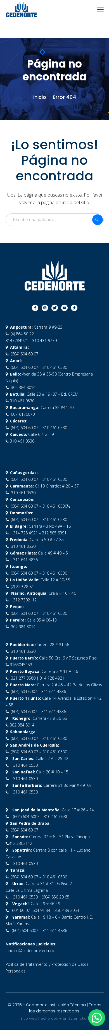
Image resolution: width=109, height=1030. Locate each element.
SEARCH (97, 219)
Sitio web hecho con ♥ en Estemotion (54, 1018)
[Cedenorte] (21, 9)
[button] (96, 1017)
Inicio (39, 97)
